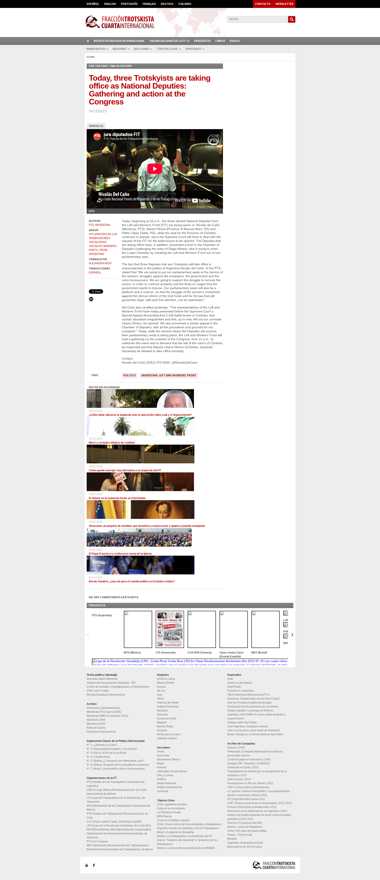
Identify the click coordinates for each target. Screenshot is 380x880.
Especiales (193, 49)
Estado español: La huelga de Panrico (250, 710)
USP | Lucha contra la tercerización (248, 787)
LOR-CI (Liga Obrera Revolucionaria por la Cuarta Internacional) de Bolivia (117, 791)
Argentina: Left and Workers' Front (168, 375)
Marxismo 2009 (96, 723)
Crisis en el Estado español (173, 820)
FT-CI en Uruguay (97, 841)
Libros (220, 41)
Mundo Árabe (165, 726)
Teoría (160, 751)
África (160, 698)
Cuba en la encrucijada (171, 808)
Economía (163, 755)
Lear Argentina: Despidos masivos (247, 726)
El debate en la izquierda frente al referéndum (117, 498)
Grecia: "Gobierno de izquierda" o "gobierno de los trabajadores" (187, 842)
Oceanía (162, 730)
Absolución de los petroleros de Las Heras (252, 706)
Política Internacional (169, 787)
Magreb (161, 722)
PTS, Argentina (99, 224)
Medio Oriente (165, 682)
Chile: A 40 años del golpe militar (247, 830)
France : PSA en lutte (239, 834)
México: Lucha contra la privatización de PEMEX (186, 848)
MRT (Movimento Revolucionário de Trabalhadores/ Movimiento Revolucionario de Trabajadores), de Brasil (120, 847)
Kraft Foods (234, 686)
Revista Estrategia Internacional (119, 41)
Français (149, 4)
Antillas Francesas (168, 706)
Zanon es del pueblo (239, 682)
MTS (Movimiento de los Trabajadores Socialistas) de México (118, 807)
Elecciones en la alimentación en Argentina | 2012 (257, 811)
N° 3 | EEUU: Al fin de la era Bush (106, 752)
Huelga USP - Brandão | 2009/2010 (248, 763)
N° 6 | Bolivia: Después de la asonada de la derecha (118, 764)
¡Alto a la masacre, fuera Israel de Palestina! (253, 730)
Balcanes (162, 710)
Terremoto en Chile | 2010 (242, 767)
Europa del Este (166, 718)
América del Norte (168, 702)
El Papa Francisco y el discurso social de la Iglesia (120, 553)
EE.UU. (161, 690)
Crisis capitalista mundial (172, 804)
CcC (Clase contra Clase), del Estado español (114, 821)
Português (129, 4)
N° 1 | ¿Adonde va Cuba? (102, 744)
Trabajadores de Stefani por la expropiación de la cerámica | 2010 (257, 773)
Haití (230, 678)
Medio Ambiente (166, 783)
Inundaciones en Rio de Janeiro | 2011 (250, 783)
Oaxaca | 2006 (236, 747)
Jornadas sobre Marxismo (102, 678)
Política (161, 779)
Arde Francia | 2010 (239, 779)
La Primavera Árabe (169, 812)
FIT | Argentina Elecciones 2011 (246, 799)
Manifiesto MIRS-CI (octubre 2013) (107, 715)
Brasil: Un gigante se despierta (175, 832)
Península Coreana (168, 734)
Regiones (119, 49)
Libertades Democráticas (172, 771)
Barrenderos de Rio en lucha (244, 846)
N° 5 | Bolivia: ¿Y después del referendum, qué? (115, 760)
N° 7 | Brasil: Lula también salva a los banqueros (116, 768)
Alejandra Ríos (100, 263)
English (110, 4)
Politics (129, 375)
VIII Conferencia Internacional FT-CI (248, 694)
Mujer (160, 763)
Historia (161, 767)
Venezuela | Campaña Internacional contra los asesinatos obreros (255, 753)
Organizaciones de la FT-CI (169, 41)
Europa (161, 686)
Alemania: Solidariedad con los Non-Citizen (253, 698)
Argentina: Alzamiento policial (245, 842)
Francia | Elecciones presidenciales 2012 (252, 807)
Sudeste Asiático (167, 738)
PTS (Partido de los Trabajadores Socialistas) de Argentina (116, 783)
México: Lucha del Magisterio (244, 826)
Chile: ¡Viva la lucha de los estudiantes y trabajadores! (189, 824)
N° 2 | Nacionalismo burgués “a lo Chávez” (112, 748)
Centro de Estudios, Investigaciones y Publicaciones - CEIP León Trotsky (119, 688)
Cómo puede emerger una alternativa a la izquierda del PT (125, 470)
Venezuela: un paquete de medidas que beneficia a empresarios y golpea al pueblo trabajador (147, 525)
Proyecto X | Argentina (240, 690)
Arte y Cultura (165, 775)
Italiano (184, 4)
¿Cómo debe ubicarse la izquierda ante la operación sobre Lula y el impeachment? (140, 414)
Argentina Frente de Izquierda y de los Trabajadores (188, 828)
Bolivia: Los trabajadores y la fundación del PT (184, 836)
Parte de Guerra (96, 727)
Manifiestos (96, 49)
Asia (159, 694)
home (88, 41)
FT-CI (190, 21)
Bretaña (232, 838)
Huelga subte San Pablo (242, 722)
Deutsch (167, 4)
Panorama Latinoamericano (103, 707)
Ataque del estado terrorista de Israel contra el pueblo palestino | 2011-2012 (259, 817)
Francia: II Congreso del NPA (244, 822)
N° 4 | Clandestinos (98, 756)
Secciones (141, 49)
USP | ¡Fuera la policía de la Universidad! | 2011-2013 (259, 803)
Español (93, 4)
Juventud (162, 791)
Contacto (262, 4)
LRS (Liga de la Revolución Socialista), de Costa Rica (119, 825)
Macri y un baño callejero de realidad (112, 442)
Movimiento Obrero (168, 759)
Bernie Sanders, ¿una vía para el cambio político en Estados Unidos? (132, 581)
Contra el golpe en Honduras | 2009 (248, 759)
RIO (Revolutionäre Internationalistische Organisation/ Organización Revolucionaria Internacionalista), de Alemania (119, 833)
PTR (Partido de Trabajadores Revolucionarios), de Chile (117, 815)
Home (91, 57)
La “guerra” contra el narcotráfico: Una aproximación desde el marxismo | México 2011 (258, 793)
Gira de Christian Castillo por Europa (249, 702)
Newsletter (284, 4)
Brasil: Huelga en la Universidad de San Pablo (255, 734)
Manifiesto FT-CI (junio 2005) (104, 711)
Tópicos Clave (167, 49)
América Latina (166, 678)
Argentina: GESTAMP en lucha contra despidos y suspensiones (256, 716)
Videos (234, 41)
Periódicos (202, 41)
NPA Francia (164, 816)
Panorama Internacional (101, 731)
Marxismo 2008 (96, 719)
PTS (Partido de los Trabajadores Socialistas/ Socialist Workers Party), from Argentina (103, 244)
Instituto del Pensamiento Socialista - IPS (111, 682)
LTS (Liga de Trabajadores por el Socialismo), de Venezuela (116, 799)
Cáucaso (162, 714)
